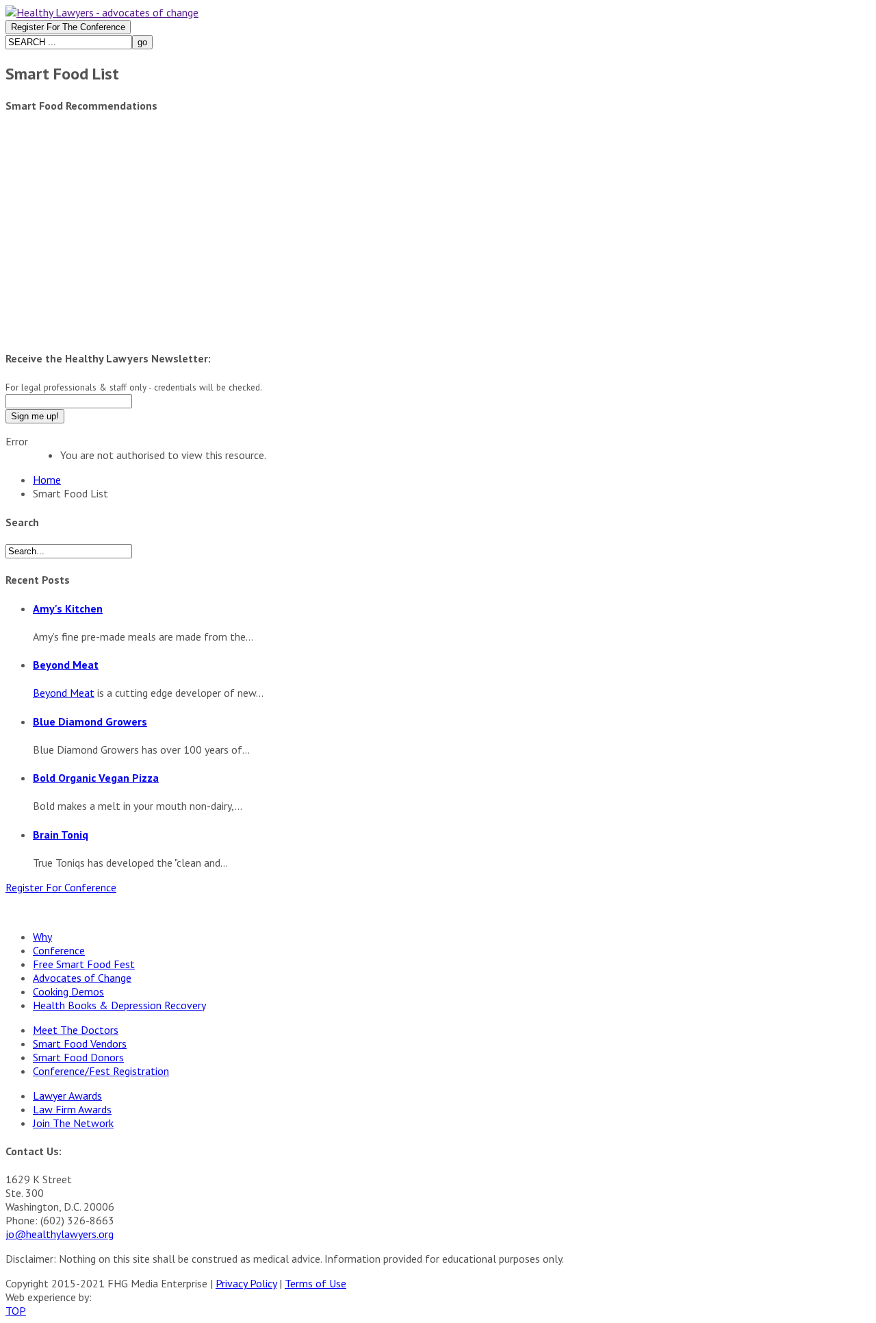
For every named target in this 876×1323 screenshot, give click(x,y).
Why (42, 936)
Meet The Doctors (75, 1030)
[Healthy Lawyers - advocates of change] (101, 12)
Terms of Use (315, 1283)
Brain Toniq (60, 834)
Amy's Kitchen (68, 608)
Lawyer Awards (67, 1095)
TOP (15, 1311)
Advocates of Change (82, 978)
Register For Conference (60, 887)
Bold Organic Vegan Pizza (96, 777)
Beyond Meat (66, 664)
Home (47, 479)
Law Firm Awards (72, 1109)
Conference (59, 950)
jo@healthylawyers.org (59, 1234)
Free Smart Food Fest (84, 964)
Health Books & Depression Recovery (119, 1005)
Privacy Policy (246, 1283)
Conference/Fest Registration (101, 1071)
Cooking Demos (68, 991)
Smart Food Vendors (80, 1043)
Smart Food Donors (78, 1057)
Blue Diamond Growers (90, 721)
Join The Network (73, 1123)
